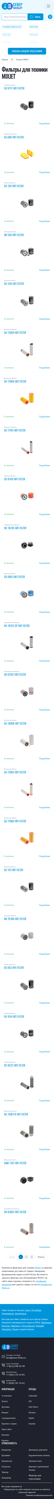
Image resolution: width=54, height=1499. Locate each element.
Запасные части (35, 1461)
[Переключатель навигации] (48, 6)
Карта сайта (6, 1429)
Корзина (5, 1440)
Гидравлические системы (39, 1455)
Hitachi (31, 1418)
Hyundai (32, 1423)
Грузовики (6, 1455)
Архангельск (20, 1313)
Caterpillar (33, 1395)
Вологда (6, 1325)
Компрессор (7, 1461)
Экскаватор (6, 1477)
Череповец (46, 1322)
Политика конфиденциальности (39, 1495)
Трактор (5, 1472)
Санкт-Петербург (33, 1310)
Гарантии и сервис (9, 1423)
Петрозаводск (28, 1325)
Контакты (5, 1435)
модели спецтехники (27, 51)
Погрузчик (6, 1466)
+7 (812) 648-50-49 (15, 1366)
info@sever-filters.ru (16, 1357)
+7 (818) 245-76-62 (15, 1383)
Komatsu (32, 1412)
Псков (15, 1329)
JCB (30, 1401)
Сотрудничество (9, 1418)
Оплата (5, 1401)
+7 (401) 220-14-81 (15, 1374)
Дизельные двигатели (38, 1450)
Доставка (6, 1407)
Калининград (8, 1313)
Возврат (5, 1412)
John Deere (33, 1407)
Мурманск (15, 1325)
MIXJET (38, 1267)
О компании (7, 1395)
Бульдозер (6, 1450)
